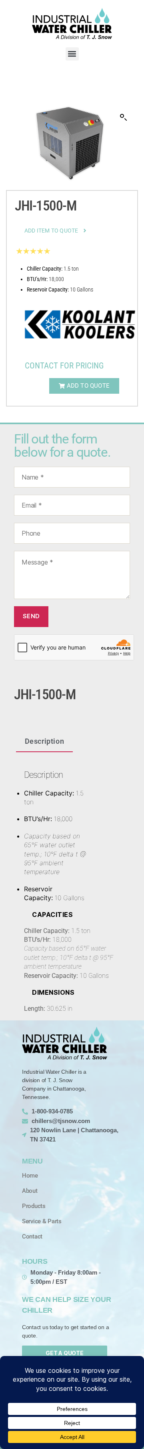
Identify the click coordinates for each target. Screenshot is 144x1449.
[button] (72, 54)
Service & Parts (42, 1221)
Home (30, 1175)
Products (34, 1206)
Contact (32, 1236)
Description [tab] (44, 741)
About (30, 1190)
